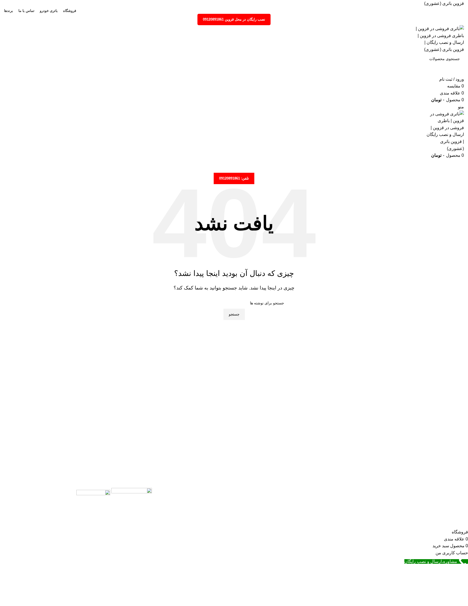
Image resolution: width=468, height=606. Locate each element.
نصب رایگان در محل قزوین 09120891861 (234, 19)
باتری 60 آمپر (452, 511)
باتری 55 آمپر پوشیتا (446, 490)
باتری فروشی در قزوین (274, 501)
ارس (381, 501)
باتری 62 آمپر (452, 521)
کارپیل (380, 511)
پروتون (380, 521)
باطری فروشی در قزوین (275, 511)
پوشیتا (380, 490)
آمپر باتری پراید (294, 490)
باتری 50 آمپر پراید (447, 501)
